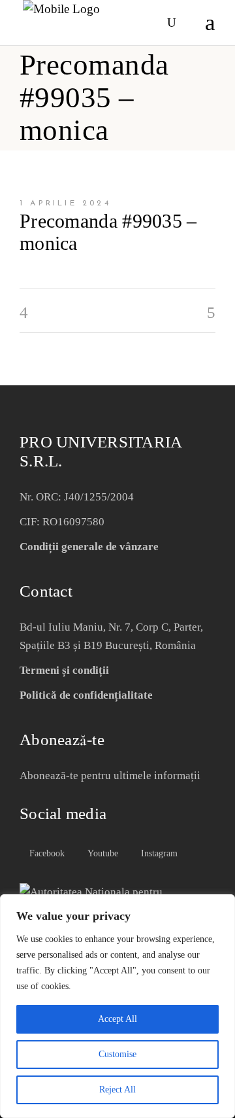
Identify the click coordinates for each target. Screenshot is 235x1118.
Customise (117, 1054)
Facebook (46, 853)
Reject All (117, 1089)
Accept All (117, 1019)
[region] (117, 1006)
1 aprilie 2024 (65, 203)
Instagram (158, 853)
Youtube (101, 853)
